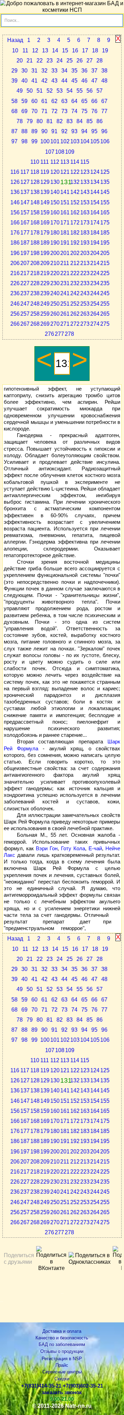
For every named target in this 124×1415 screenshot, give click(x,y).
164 (95, 212)
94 (84, 131)
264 (95, 314)
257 (25, 314)
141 (65, 192)
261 (65, 314)
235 (105, 283)
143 (85, 192)
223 (85, 273)
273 (85, 324)
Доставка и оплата (61, 1331)
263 (85, 314)
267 (25, 324)
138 (35, 192)
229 (45, 283)
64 (74, 101)
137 (25, 192)
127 (25, 182)
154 (95, 202)
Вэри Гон (47, 848)
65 (84, 101)
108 (59, 152)
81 (49, 121)
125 (105, 172)
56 (89, 91)
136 (15, 192)
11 (25, 50)
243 (85, 293)
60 (34, 101)
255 (105, 304)
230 (55, 283)
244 (95, 293)
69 (24, 111)
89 (34, 131)
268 (35, 324)
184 (95, 233)
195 (105, 243)
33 (54, 71)
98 (24, 141)
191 (65, 243)
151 (65, 202)
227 (25, 283)
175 (105, 222)
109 (69, 152)
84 (79, 121)
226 (15, 283)
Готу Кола (73, 848)
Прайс (61, 1365)
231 (65, 283)
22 (40, 60)
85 (89, 121)
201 (65, 253)
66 (94, 101)
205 (105, 253)
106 (105, 141)
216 (15, 273)
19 (105, 50)
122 (75, 172)
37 (94, 71)
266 (15, 324)
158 (35, 212)
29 (14, 71)
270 (55, 324)
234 (95, 283)
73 (64, 111)
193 (85, 243)
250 (55, 304)
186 (15, 243)
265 (105, 314)
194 (95, 243)
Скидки (61, 1378)
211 (64, 263)
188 (35, 243)
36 (84, 71)
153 (85, 202)
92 (64, 131)
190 (55, 243)
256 (15, 314)
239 (45, 293)
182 (75, 233)
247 (25, 304)
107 (49, 152)
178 (35, 233)
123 (85, 172)
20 (20, 60)
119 (44, 172)
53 (59, 91)
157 (25, 212)
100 (45, 141)
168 (35, 222)
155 (105, 202)
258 (35, 314)
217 (25, 273)
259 (45, 314)
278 (69, 334)
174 (95, 222)
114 (74, 162)
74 (74, 111)
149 (45, 202)
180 (55, 233)
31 (34, 71)
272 (75, 324)
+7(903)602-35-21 (83, 1386)
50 (30, 91)
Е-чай (95, 848)
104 (85, 141)
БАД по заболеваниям (62, 1344)
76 (94, 111)
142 (75, 192)
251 (65, 304)
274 (95, 324)
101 (55, 141)
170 (55, 222)
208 (35, 263)
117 (24, 172)
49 (20, 91)
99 (34, 141)
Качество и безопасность (61, 1337)
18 (95, 50)
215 (105, 263)
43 (54, 81)
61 (44, 101)
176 (15, 233)
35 (74, 71)
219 (45, 273)
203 (85, 253)
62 (54, 101)
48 (104, 81)
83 (69, 121)
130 (55, 182)
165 (105, 212)
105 (95, 141)
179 (45, 233)
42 (44, 81)
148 (35, 202)
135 (105, 182)
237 (25, 293)
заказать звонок (62, 1392)
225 (105, 273)
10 (15, 50)
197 (25, 253)
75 (84, 111)
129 (45, 182)
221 (65, 273)
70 (34, 111)
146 (15, 202)
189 (45, 243)
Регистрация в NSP (62, 1358)
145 (105, 192)
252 (75, 304)
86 (99, 121)
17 (85, 50)
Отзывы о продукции (61, 1351)
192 (75, 243)
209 (45, 263)
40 (24, 81)
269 (45, 324)
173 (85, 222)
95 (94, 131)
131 (65, 182)
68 (14, 111)
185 (105, 233)
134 (95, 182)
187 (25, 243)
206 (15, 263)
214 (95, 263)
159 (45, 212)
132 (75, 182)
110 (34, 162)
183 (85, 233)
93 (74, 131)
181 (65, 233)
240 (55, 293)
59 (24, 101)
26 (79, 60)
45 (74, 81)
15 (65, 50)
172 (75, 222)
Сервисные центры (62, 1371)
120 (55, 172)
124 (95, 172)
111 (44, 162)
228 (35, 283)
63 (64, 101)
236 (15, 293)
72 (54, 111)
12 (35, 50)
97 (14, 141)
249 (45, 304)
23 (49, 60)
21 (30, 60)
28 (99, 60)
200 (55, 253)
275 (105, 324)
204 (95, 253)
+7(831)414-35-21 (41, 1386)
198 (35, 253)
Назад (15, 40)
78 (20, 121)
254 (95, 304)
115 (84, 162)
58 (14, 101)
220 (55, 273)
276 (49, 334)
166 (15, 222)
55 (79, 91)
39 (14, 81)
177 (25, 233)
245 (105, 293)
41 (34, 81)
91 (54, 131)
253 (85, 304)
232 (75, 283)
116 (14, 172)
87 (14, 131)
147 (25, 202)
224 (95, 273)
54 (69, 91)
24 (59, 60)
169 (45, 222)
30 (24, 71)
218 (35, 273)
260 (55, 314)
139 (45, 192)
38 (104, 71)
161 (65, 212)
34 (64, 71)
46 (84, 81)
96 (104, 131)
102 (65, 141)
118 (34, 172)
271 (65, 324)
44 (64, 81)
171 (65, 222)
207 (25, 263)
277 (59, 334)
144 (95, 192)
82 (59, 121)
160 (55, 212)
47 (94, 81)
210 (55, 263)
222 (75, 273)
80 (40, 121)
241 (65, 293)
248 (35, 304)
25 (69, 60)
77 (104, 111)
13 (45, 50)
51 (40, 91)
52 (49, 91)
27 (89, 60)
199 (45, 253)
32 (44, 71)
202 (75, 253)
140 (55, 192)
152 (75, 202)
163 (85, 212)
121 (65, 172)
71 (44, 111)
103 (75, 141)
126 (15, 182)
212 (75, 263)
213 (85, 263)
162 (75, 212)
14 (55, 50)
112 (54, 162)
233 (85, 283)
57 (99, 91)
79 (30, 121)
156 (15, 212)
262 (75, 314)
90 (44, 131)
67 (104, 101)
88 (24, 131)
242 (75, 293)
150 (55, 202)
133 (85, 182)
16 (75, 50)
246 (15, 304)
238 (35, 293)
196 (15, 253)
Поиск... (11, 20)
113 (64, 162)
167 (25, 222)
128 (35, 182)
